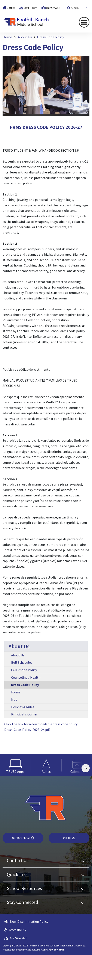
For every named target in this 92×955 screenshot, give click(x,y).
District (11, 8)
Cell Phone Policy (24, 670)
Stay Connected (22, 902)
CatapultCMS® (34, 949)
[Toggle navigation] (84, 22)
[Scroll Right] (85, 768)
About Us (25, 37)
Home (7, 37)
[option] (15, 765)
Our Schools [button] (53, 8)
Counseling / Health (25, 677)
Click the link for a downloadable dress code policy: (41, 724)
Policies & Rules (22, 707)
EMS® (47, 949)
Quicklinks (17, 874)
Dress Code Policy (50, 37)
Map (14, 699)
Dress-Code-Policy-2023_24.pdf (27, 729)
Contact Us (17, 860)
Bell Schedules (21, 662)
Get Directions (21, 838)
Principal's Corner (24, 714)
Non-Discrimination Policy (28, 921)
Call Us (67, 838)
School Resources (24, 888)
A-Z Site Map (18, 938)
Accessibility (17, 930)
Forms (16, 692)
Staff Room (30, 8)
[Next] (81, 7)
